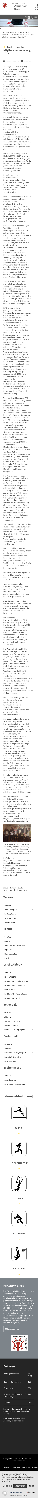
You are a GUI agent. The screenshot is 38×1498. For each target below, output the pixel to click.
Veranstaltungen (10, 918)
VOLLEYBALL (8, 1013)
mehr (31, 1486)
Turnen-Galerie (9, 922)
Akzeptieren (20, 1486)
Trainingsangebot (10, 910)
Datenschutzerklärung (22, 1495)
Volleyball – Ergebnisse (12, 1021)
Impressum (16, 1467)
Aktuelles (7, 905)
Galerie (7, 958)
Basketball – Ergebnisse (12, 1057)
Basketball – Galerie (11, 1061)
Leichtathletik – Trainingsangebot (16, 981)
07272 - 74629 (21, 6)
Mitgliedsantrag (12, 1329)
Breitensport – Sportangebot (14, 1084)
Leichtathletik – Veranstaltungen (15, 994)
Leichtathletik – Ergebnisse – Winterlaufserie (14, 987)
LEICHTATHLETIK (10, 977)
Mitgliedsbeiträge (10, 954)
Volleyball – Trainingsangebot (14, 1030)
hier (14, 1411)
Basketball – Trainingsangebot (15, 1053)
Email (18, 9)
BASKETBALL (9, 1044)
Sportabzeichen (10, 1080)
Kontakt (7, 1467)
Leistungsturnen (10, 914)
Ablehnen (7, 1486)
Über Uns (7, 937)
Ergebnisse (8, 950)
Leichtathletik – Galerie (12, 998)
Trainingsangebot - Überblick (14, 945)
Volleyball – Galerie (11, 1025)
